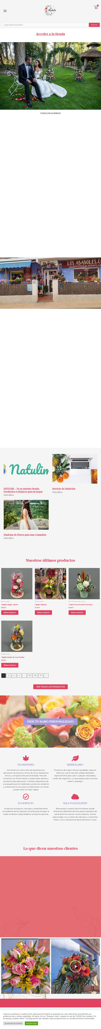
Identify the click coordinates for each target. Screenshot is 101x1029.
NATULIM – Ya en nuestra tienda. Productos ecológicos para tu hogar (23, 490)
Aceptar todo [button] (31, 1023)
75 (30, 675)
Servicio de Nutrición (63, 488)
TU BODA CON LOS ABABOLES (50, 113)
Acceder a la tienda (50, 34)
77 (41, 675)
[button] (5, 10)
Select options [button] (10, 612)
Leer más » (9, 494)
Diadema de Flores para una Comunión (25, 534)
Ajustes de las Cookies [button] (13, 1023)
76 (35, 675)
